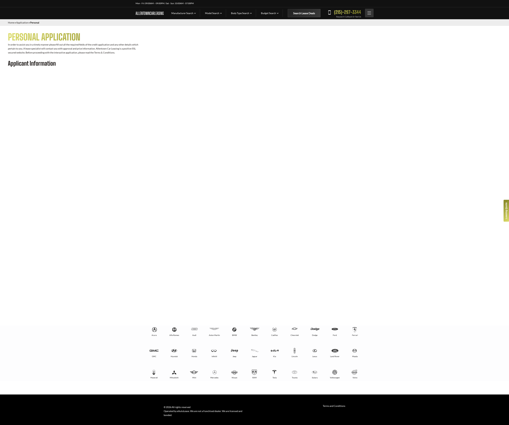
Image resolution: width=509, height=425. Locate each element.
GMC (154, 356)
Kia (274, 356)
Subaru (315, 377)
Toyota (294, 377)
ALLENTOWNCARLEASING (150, 13)
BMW (234, 335)
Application (22, 22)
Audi (194, 335)
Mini (194, 377)
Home (11, 22)
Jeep (234, 356)
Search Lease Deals (304, 13)
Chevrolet (295, 335)
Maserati (154, 377)
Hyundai (174, 356)
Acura (154, 335)
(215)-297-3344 (347, 12)
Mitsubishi (174, 377)
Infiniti (214, 356)
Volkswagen (335, 377)
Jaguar (254, 356)
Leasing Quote (506, 210)
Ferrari (355, 335)
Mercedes (214, 377)
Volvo (355, 377)
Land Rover (334, 356)
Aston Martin (214, 335)
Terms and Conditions (334, 406)
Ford (335, 335)
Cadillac (274, 335)
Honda (194, 356)
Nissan (234, 377)
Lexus (314, 356)
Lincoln (295, 356)
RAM (254, 377)
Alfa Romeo (174, 335)
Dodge (314, 335)
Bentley (254, 335)
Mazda (355, 356)
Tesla (275, 377)
